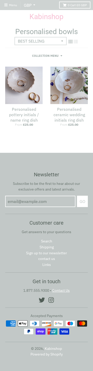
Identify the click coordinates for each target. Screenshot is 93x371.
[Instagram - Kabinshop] (51, 300)
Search (46, 241)
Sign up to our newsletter (46, 253)
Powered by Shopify (46, 354)
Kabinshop (46, 16)
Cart (77, 5)
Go (82, 201)
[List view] (76, 41)
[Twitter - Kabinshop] (42, 300)
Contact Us (61, 290)
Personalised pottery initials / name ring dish (24, 115)
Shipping (47, 247)
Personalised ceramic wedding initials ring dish (69, 115)
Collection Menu (45, 56)
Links (46, 264)
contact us (46, 258)
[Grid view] (70, 41)
